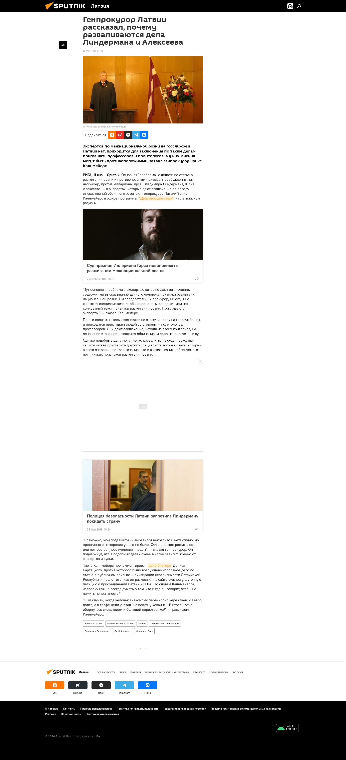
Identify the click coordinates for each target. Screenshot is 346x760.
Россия (238, 672)
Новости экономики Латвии (167, 672)
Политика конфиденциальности (137, 708)
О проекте (51, 708)
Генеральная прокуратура (165, 623)
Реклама (50, 714)
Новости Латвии (94, 623)
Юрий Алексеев (122, 631)
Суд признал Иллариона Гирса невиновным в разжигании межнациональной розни (132, 268)
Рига (123, 672)
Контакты (69, 708)
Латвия (142, 623)
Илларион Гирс (144, 631)
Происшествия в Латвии (120, 623)
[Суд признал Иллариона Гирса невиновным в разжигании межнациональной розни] (143, 234)
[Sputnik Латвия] (67, 11)
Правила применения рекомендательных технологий (246, 708)
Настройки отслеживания (102, 714)
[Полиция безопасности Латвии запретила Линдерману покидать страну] (143, 485)
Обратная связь (71, 714)
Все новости (106, 672)
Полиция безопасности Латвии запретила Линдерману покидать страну (142, 518)
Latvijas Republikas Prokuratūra (109, 126)
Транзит (199, 672)
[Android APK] (287, 728)
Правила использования (96, 708)
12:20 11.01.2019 (93, 51)
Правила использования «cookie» (184, 708)
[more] (197, 279)
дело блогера (160, 565)
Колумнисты (219, 672)
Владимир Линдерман (97, 631)
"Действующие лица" (156, 198)
